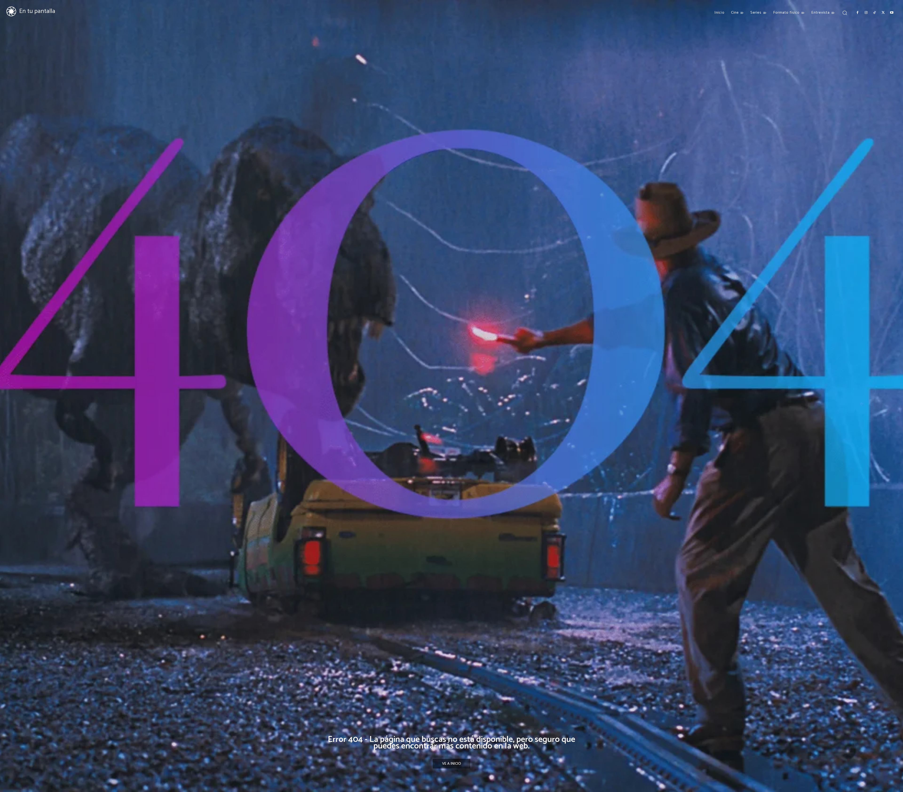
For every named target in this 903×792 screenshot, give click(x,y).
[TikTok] (874, 12)
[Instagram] (866, 12)
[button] (844, 12)
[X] (883, 12)
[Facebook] (857, 12)
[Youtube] (891, 12)
